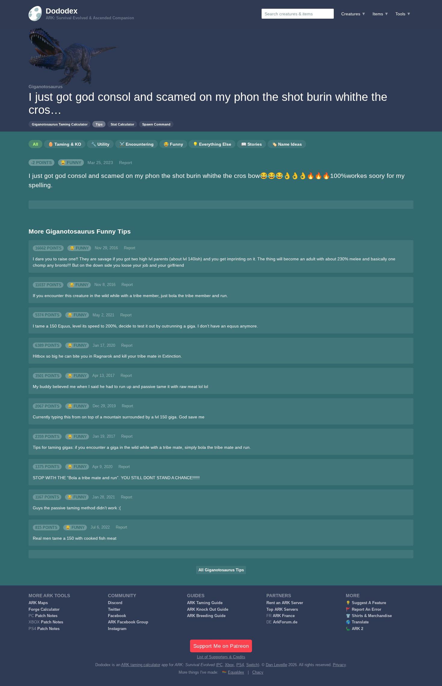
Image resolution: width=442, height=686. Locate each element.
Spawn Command (156, 124)
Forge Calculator (44, 609)
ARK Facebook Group (128, 622)
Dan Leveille (276, 665)
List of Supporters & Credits (221, 657)
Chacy (257, 672)
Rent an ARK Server (284, 603)
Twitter (114, 609)
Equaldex (236, 672)
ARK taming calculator (140, 665)
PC (220, 665)
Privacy (339, 665)
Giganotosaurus (46, 86)
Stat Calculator (122, 124)
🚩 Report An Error (363, 609)
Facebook (117, 616)
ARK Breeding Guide (206, 616)
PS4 (240, 665)
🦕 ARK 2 (354, 629)
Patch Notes (46, 616)
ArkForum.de (285, 622)
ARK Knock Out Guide (207, 609)
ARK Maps (38, 603)
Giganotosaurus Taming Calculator (59, 124)
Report (125, 162)
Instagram (117, 629)
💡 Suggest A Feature (366, 603)
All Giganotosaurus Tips (221, 570)
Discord (115, 603)
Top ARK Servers (282, 609)
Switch (252, 665)
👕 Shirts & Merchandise (369, 616)
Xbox (229, 665)
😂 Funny (70, 162)
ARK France (284, 616)
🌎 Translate (357, 622)
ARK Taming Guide (205, 603)
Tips (99, 124)
